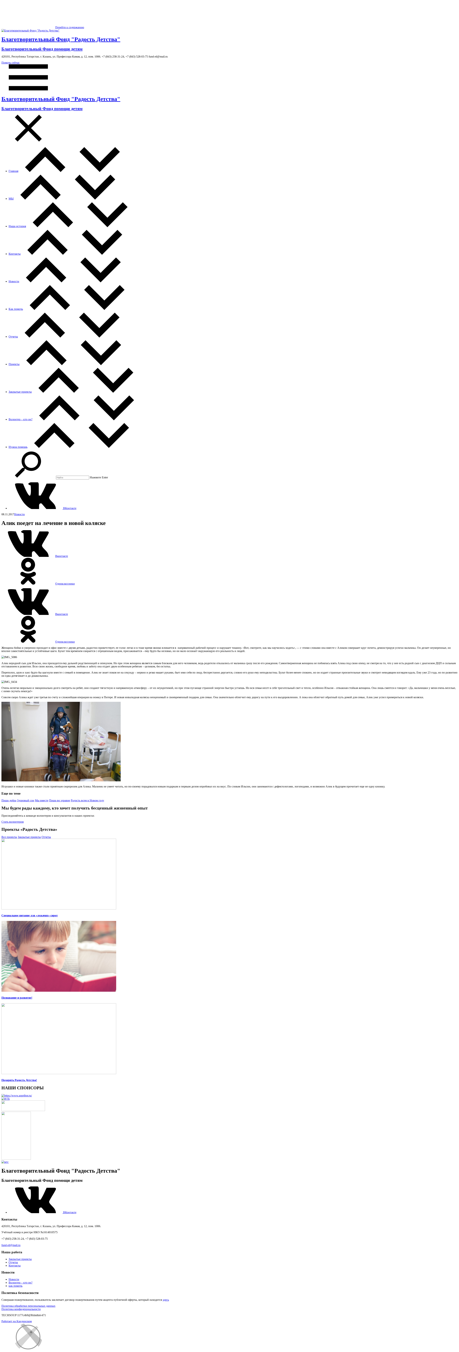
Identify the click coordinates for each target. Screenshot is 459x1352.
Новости (14, 281)
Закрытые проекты (20, 391)
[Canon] (23, 1110)
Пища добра (8, 800)
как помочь (15, 1285)
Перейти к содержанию (69, 27)
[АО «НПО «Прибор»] (16, 1095)
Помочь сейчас (10, 62)
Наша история (17, 226)
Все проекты (9, 837)
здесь (166, 1299)
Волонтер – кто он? (20, 419)
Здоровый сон (25, 800)
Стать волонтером (12, 821)
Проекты (14, 364)
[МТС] (5, 1162)
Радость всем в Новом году (87, 800)
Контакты (15, 253)
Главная (13, 171)
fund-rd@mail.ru (10, 1245)
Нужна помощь (18, 446)
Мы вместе (41, 800)
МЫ (11, 198)
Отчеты (13, 336)
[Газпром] (16, 1158)
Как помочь (16, 308)
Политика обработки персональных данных (28, 1305)
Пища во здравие (59, 800)
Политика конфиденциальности (21, 1309)
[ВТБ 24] (5, 1098)
